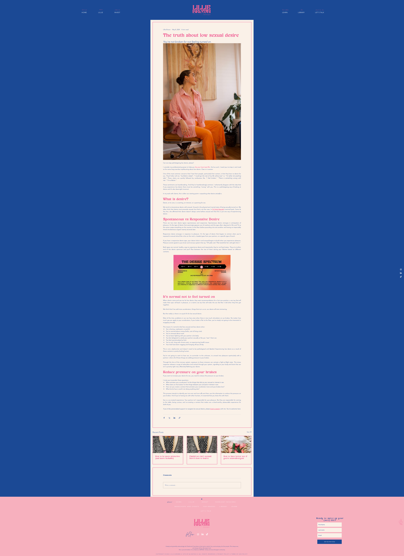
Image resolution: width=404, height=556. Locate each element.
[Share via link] (180, 418)
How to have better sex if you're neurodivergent (235, 457)
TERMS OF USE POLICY (239, 554)
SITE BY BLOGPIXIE (190, 554)
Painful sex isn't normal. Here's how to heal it (200, 457)
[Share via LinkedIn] (174, 418)
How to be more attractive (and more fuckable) (167, 457)
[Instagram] (401, 269)
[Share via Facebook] (164, 418)
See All (249, 432)
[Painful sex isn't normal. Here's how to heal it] (202, 444)
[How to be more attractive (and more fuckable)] (168, 444)
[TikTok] (401, 277)
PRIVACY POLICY (223, 554)
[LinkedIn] (401, 273)
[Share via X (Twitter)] (169, 418)
